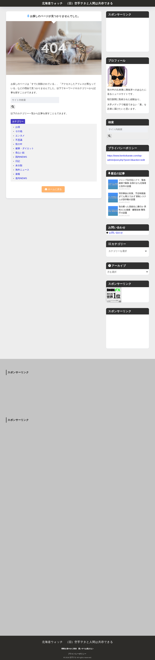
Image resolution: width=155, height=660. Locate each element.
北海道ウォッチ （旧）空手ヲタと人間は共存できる (77, 3)
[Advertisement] (127, 35)
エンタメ (20, 135)
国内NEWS (21, 157)
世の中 (18, 144)
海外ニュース (22, 169)
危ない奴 (20, 152)
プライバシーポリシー (77, 654)
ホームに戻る (54, 189)
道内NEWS (21, 178)
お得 (17, 127)
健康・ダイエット (24, 148)
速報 (17, 174)
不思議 (18, 140)
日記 (17, 161)
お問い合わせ (116, 232)
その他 (18, 131)
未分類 (18, 165)
